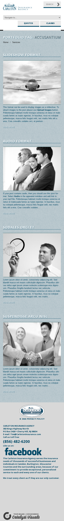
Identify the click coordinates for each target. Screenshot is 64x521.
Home (5, 42)
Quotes (28, 23)
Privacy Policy (36, 419)
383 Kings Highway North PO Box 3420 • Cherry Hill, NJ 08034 (20, 430)
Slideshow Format (22, 54)
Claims (50, 23)
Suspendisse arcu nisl (25, 316)
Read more (9, 127)
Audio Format (17, 141)
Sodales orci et (18, 227)
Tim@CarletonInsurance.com (25, 434)
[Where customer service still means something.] (32, 411)
